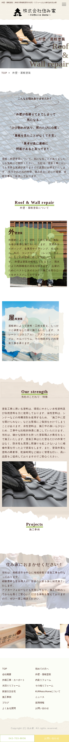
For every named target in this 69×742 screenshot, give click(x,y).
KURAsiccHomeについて (47, 691)
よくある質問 (9, 708)
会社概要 (6, 674)
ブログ (5, 702)
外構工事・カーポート (13, 680)
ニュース (39, 697)
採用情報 (39, 702)
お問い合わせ (42, 708)
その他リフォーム (44, 685)
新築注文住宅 (9, 691)
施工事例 (6, 697)
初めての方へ (42, 668)
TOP (4, 668)
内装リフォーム (43, 680)
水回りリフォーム (11, 685)
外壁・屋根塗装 (43, 674)
